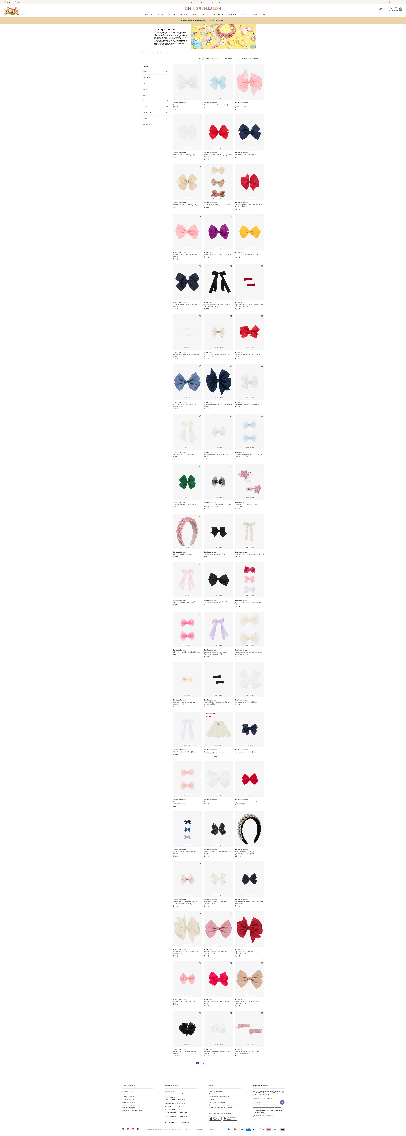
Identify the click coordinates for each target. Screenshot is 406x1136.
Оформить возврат (128, 1094)
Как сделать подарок (128, 1108)
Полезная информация (129, 1105)
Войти (18, 2)
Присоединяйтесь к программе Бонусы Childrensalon (268, 1111)
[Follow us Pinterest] (133, 1130)
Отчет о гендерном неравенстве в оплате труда (224, 1105)
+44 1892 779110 (182, 1112)
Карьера (211, 1099)
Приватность (201, 1129)
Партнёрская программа (217, 1102)
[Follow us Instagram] (128, 1130)
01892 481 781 (183, 1116)
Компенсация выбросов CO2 (134, 1110)
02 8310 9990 (177, 1106)
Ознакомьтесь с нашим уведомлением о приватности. (267, 1107)
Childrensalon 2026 (159, 1129)
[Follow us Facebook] (123, 1130)
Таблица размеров (128, 1099)
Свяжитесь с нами (127, 1091)
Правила (188, 1129)
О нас (211, 1094)
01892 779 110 (181, 1104)
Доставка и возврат (128, 1097)
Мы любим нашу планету (264, 1116)
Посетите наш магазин (216, 1091)
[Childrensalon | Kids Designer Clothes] (11, 10)
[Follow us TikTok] (138, 1130)
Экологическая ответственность (219, 1097)
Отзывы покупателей (128, 1102)
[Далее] (209, 1063)
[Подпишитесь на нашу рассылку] (282, 1102)
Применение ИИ (215, 1129)
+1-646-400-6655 (175, 1109)
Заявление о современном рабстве (220, 1108)
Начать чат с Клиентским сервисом (176, 1092)
